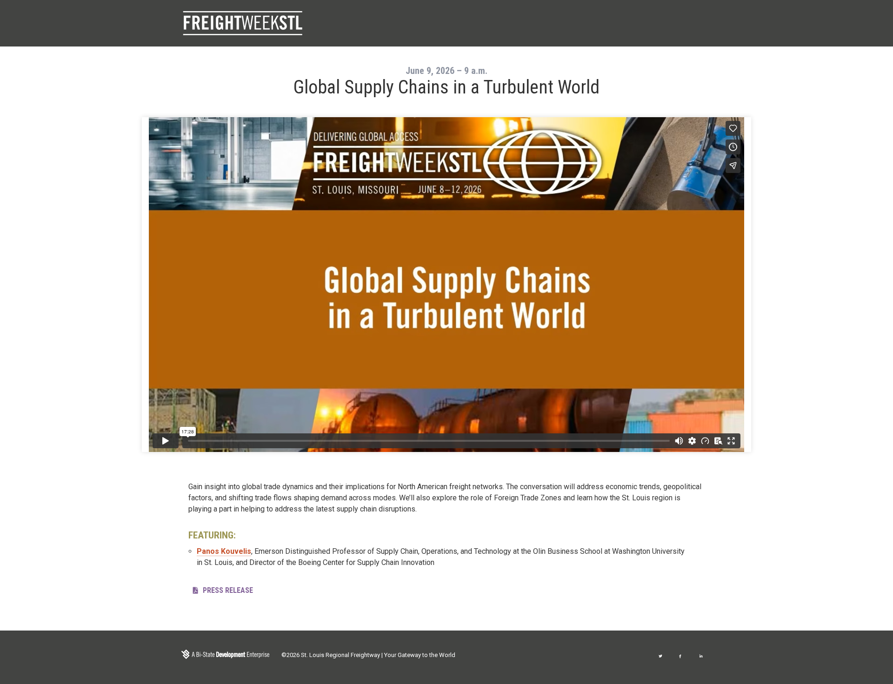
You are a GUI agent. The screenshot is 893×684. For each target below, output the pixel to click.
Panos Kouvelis (224, 551)
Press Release (228, 590)
